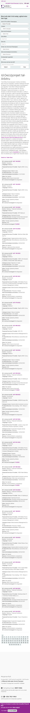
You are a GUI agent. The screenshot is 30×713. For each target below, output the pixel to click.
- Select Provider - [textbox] (6, 24)
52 (9, 644)
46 (17, 642)
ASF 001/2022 (16, 442)
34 (19, 640)
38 (27, 640)
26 (2, 640)
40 (4, 642)
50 (25, 642)
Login (27, 3)
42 (8, 642)
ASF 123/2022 (16, 207)
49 (23, 642)
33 (17, 640)
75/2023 (17, 485)
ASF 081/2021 (16, 276)
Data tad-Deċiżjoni (6, 31)
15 (6, 639)
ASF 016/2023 (16, 490)
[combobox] (15, 24)
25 (27, 639)
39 (2, 642)
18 (13, 639)
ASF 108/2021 (16, 511)
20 (17, 639)
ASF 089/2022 (16, 325)
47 (19, 642)
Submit (5, 67)
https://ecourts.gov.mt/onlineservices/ (12, 137)
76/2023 (17, 224)
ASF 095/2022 (16, 467)
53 (12, 644)
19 (15, 639)
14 (4, 639)
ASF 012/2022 (16, 228)
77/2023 (17, 390)
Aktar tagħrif (16, 707)
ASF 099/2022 (16, 373)
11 (25, 637)
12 (27, 637)
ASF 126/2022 (16, 184)
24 (25, 639)
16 (8, 639)
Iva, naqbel (4, 710)
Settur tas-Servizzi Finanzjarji (9, 46)
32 (15, 640)
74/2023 (17, 462)
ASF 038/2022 (16, 394)
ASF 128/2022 (16, 537)
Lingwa (3, 26)
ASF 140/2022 (16, 350)
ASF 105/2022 (16, 253)
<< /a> (2, 636)
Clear (24, 67)
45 (15, 642)
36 (23, 640)
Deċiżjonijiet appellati (7, 57)
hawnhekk (16, 152)
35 (21, 640)
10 (23, 637)
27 (4, 640)
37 (25, 640)
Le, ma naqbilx (12, 710)
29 (8, 640)
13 (2, 639)
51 (27, 642)
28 (6, 640)
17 (10, 639)
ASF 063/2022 (16, 588)
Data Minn (4, 36)
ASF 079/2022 (16, 302)
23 (23, 639)
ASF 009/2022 (16, 562)
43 (10, 642)
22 (21, 639)
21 (19, 639)
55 (16, 644)
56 (18, 644)
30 (10, 640)
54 (14, 644)
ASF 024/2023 (16, 611)
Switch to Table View (6, 157)
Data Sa (3, 41)
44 (13, 642)
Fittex (21, 3)
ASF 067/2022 (16, 419)
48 (21, 642)
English (4, 1)
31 (13, 640)
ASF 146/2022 (16, 161)
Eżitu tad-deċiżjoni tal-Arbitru (9, 52)
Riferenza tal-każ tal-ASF (8, 62)
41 (6, 642)
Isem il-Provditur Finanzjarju (9, 21)
